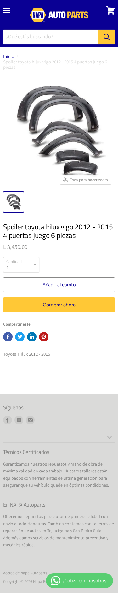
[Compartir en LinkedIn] (32, 336)
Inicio (8, 56)
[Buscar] (106, 37)
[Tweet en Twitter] (20, 336)
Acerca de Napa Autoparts (25, 573)
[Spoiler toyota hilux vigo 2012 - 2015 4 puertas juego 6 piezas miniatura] (13, 202)
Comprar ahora (59, 305)
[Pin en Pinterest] (43, 336)
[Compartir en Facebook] (8, 336)
